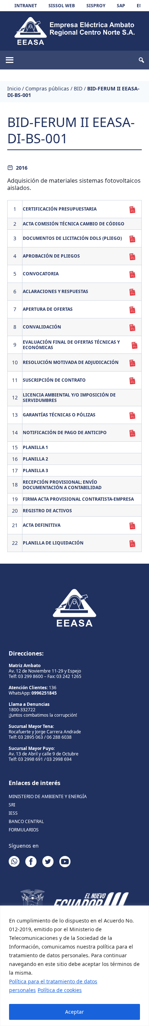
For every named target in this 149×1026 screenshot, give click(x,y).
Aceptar (74, 1011)
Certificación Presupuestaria (60, 209)
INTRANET (25, 6)
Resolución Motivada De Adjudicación (71, 362)
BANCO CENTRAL (26, 821)
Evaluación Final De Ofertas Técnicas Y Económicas (71, 344)
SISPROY (95, 6)
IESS (13, 813)
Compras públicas (47, 88)
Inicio (14, 88)
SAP (121, 6)
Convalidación (42, 327)
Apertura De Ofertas (48, 309)
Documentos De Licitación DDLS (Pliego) (72, 238)
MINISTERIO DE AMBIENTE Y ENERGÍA (48, 796)
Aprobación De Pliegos (51, 256)
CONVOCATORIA (41, 273)
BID (78, 88)
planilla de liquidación (53, 543)
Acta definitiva (41, 525)
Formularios (24, 830)
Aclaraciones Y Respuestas (55, 291)
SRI (12, 805)
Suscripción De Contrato (54, 380)
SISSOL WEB (61, 6)
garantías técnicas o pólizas (59, 414)
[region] (74, 966)
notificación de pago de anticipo (65, 432)
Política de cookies (60, 990)
